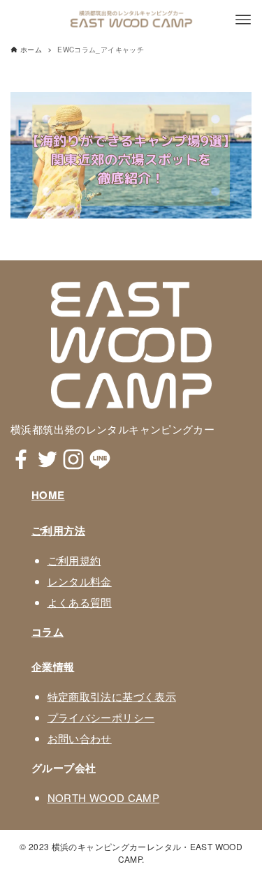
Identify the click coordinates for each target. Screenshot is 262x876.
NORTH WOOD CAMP (104, 797)
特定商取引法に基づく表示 (112, 696)
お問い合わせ (80, 738)
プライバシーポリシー (101, 717)
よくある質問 (80, 602)
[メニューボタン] (243, 20)
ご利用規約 (74, 560)
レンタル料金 (80, 581)
